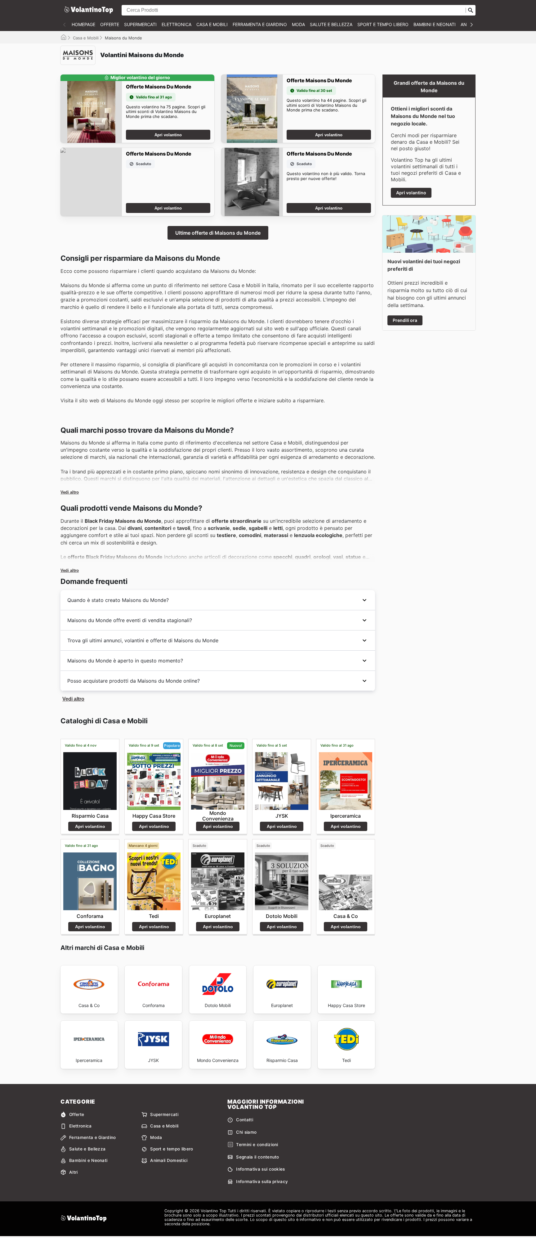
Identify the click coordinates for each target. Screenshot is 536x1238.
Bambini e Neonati (434, 24)
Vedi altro (69, 492)
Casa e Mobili (212, 24)
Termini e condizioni (257, 1144)
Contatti (244, 1119)
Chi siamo (246, 1132)
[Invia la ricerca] (471, 10)
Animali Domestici (168, 1160)
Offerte (109, 24)
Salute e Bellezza (331, 24)
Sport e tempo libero (383, 24)
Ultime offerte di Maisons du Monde (218, 233)
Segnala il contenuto (257, 1156)
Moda (298, 24)
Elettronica (176, 24)
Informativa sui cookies (260, 1169)
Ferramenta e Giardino (260, 24)
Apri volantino (168, 135)
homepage (83, 24)
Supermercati (140, 24)
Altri (73, 1172)
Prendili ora (405, 320)
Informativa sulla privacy (262, 1181)
